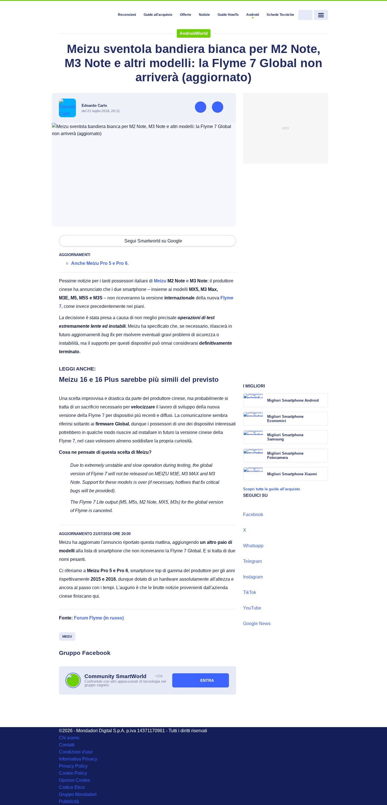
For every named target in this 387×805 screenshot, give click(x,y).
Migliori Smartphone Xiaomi (292, 474)
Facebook (253, 514)
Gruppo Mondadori (78, 794)
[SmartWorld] (86, 15)
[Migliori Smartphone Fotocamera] (323, 455)
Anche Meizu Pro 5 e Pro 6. (100, 263)
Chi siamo (69, 737)
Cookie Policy (73, 773)
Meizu (160, 280)
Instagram (253, 576)
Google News (257, 623)
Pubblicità (69, 801)
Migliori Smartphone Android (293, 400)
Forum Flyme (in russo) (99, 618)
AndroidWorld (194, 33)
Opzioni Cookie (74, 780)
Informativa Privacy (78, 759)
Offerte (185, 15)
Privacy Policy (73, 766)
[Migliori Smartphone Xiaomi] (323, 474)
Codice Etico (72, 787)
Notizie (204, 15)
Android (252, 15)
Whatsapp (253, 545)
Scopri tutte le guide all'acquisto (271, 489)
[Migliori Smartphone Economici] (323, 418)
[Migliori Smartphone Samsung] (323, 437)
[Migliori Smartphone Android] (323, 400)
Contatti (67, 744)
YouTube (252, 608)
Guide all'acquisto (158, 15)
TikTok (249, 592)
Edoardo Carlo (94, 105)
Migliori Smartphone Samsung (285, 437)
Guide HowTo (228, 15)
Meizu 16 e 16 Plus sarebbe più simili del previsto (139, 379)
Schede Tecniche (280, 15)
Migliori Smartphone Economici (285, 418)
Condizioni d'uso (76, 751)
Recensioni (127, 15)
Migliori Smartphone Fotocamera (285, 455)
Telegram (252, 561)
